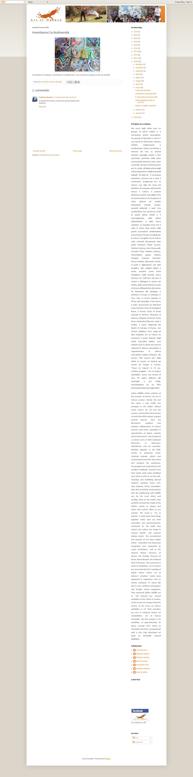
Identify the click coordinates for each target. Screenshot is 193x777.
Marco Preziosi (142, 661)
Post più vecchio (115, 151)
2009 (136, 117)
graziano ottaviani (143, 668)
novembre (140, 68)
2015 (136, 45)
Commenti (138, 742)
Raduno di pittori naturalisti (145, 106)
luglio (138, 74)
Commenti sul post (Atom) (49, 155)
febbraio (139, 110)
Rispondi (42, 107)
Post (136, 738)
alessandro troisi (142, 665)
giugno (138, 78)
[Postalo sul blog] (70, 82)
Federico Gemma (46, 97)
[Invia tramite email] (68, 82)
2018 (136, 42)
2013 (136, 51)
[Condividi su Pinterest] (78, 82)
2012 (136, 55)
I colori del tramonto (142, 90)
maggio (139, 81)
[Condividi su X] (73, 82)
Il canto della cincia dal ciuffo (146, 97)
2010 (136, 62)
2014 (136, 48)
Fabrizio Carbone (142, 654)
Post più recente (39, 151)
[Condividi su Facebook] (76, 82)
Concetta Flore (141, 650)
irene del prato (141, 672)
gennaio (139, 113)
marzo (138, 88)
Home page (77, 151)
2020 (136, 38)
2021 (136, 35)
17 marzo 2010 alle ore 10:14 (65, 97)
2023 (136, 32)
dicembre (139, 64)
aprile (138, 84)
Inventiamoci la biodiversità (145, 94)
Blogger (107, 759)
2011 (136, 58)
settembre (140, 71)
